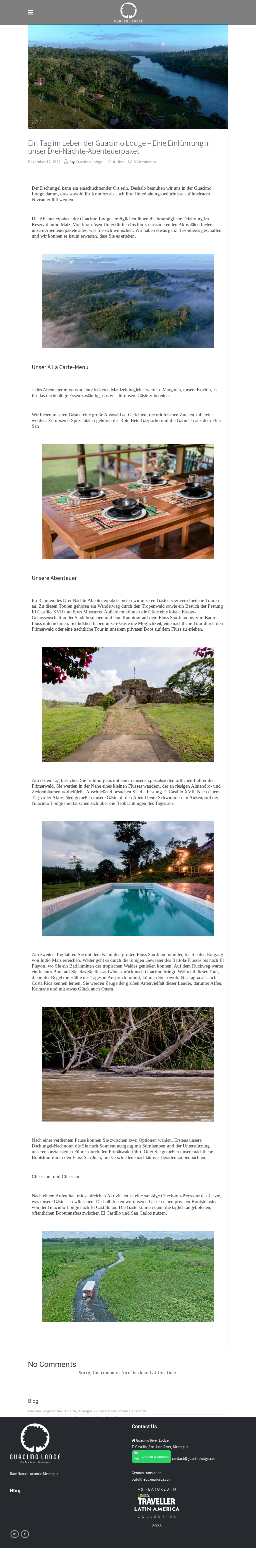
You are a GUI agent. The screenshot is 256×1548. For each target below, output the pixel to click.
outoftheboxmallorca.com (151, 1479)
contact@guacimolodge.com (194, 1458)
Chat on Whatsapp (155, 1456)
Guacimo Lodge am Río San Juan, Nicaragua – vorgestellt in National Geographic (87, 1411)
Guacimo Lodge (89, 161)
